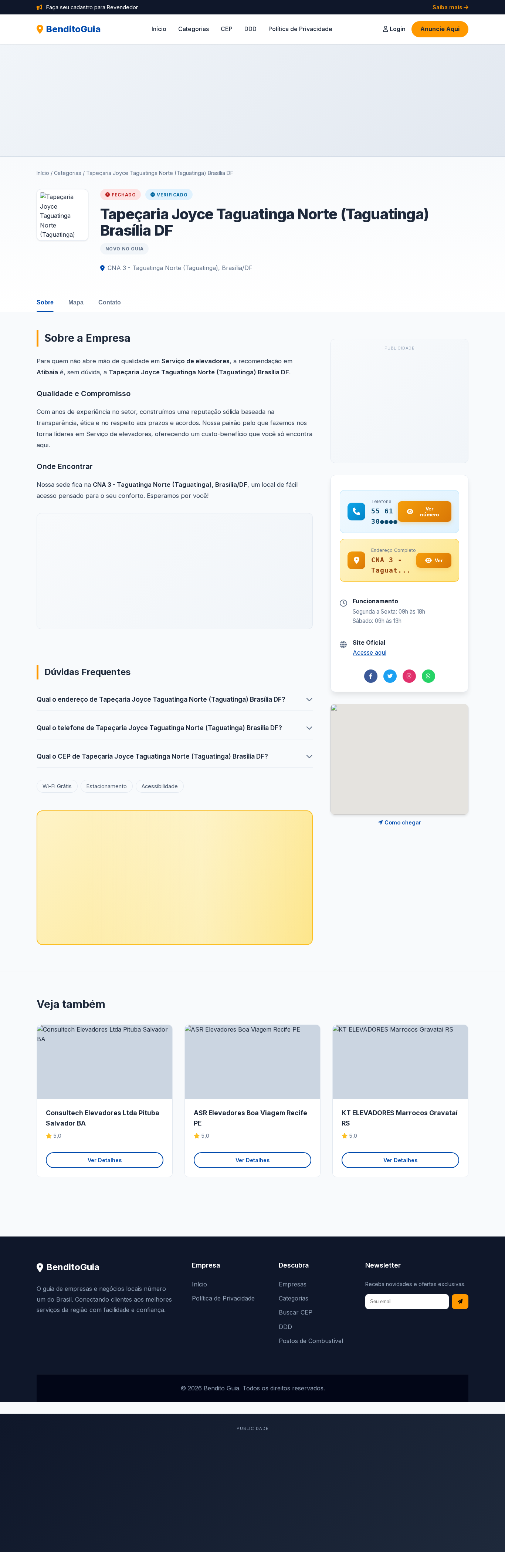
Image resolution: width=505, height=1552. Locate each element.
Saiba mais (448, 7)
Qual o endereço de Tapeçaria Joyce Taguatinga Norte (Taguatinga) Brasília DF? (161, 699)
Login (397, 29)
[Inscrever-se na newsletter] (460, 1301)
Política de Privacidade (300, 29)
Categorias (193, 29)
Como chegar (402, 822)
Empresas (292, 1284)
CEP (227, 29)
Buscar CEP (295, 1312)
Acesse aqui (369, 652)
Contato (109, 302)
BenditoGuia (73, 29)
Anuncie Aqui (440, 29)
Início (159, 29)
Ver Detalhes (105, 1160)
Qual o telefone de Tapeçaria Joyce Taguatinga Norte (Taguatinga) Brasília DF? (159, 728)
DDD (250, 29)
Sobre (45, 302)
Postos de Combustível (311, 1340)
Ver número (429, 511)
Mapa (76, 302)
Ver (439, 560)
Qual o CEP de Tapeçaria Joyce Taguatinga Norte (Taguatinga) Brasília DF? (152, 756)
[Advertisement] (252, 100)
